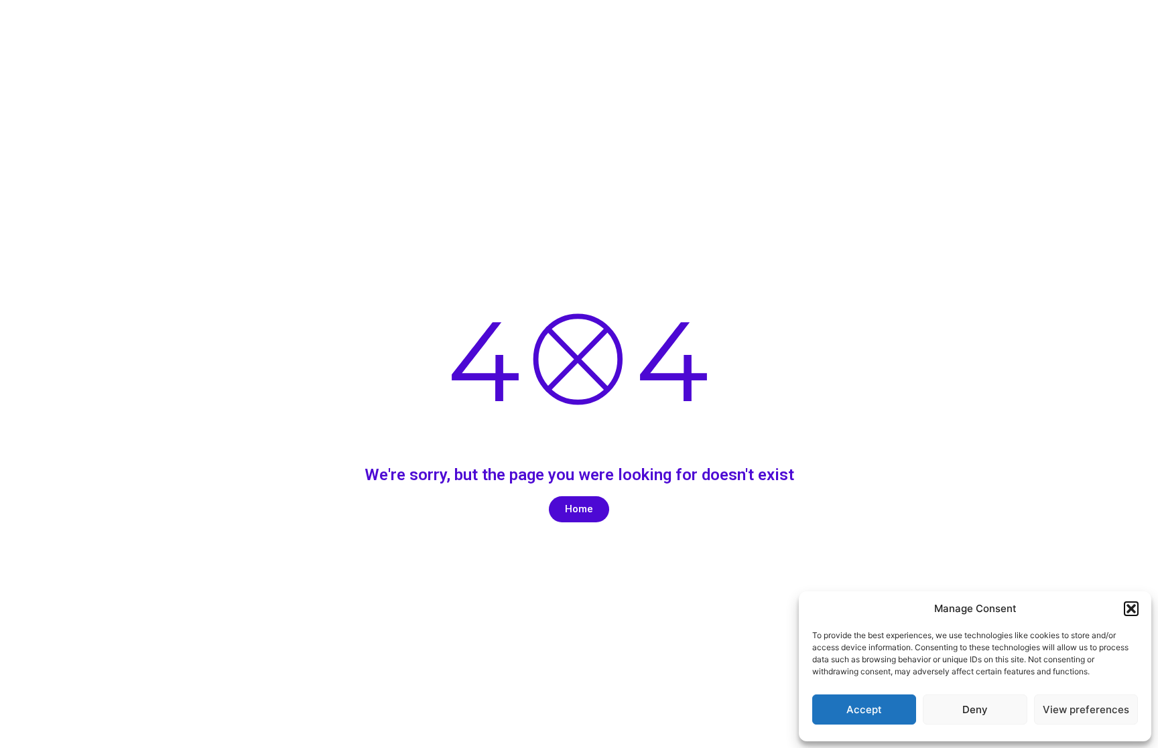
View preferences (1086, 709)
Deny (975, 709)
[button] (1131, 608)
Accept (864, 709)
